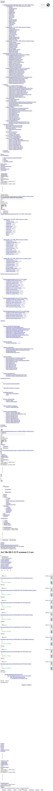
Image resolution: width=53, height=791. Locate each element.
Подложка (5, 150)
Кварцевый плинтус (11, 128)
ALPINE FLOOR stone (14, 29)
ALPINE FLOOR (13, 8)
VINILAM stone (12, 32)
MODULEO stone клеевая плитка (16, 72)
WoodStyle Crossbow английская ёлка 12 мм (19, 123)
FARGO (11, 7)
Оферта (2, 786)
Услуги (2, 747)
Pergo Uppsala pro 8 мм (14, 119)
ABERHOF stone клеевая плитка (16, 70)
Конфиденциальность (6, 785)
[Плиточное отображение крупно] (2, 570)
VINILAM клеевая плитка (15, 58)
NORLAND (11, 22)
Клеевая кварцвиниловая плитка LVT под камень (18, 68)
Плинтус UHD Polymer (14, 134)
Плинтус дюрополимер (11, 131)
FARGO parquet (12, 42)
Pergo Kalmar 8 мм (13, 113)
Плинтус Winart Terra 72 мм (15, 149)
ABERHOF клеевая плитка (15, 57)
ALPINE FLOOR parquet (14, 43)
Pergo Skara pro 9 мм (13, 117)
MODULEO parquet (13, 50)
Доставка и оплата (5, 749)
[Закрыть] (2, 481)
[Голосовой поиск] (2, 206)
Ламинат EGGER (10, 98)
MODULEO (11, 13)
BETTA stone (12, 35)
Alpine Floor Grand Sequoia (15, 129)
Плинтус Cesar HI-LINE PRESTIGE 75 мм (19, 140)
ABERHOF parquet (13, 44)
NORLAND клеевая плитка (15, 65)
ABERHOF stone (13, 31)
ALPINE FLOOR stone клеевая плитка (18, 69)
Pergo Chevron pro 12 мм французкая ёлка (18, 108)
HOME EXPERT (13, 21)
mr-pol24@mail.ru (5, 179)
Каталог (2, 743)
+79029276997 (4, 173)
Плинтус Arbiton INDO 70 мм (16, 139)
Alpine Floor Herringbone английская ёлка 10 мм (20, 94)
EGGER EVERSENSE (14, 99)
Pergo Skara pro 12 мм (14, 115)
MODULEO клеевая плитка (15, 64)
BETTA (10, 18)
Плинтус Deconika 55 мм (14, 141)
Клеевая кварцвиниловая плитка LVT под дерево (18, 54)
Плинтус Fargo (12, 133)
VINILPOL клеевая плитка (15, 67)
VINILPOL (11, 24)
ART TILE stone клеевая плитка (16, 75)
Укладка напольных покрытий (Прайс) (12, 157)
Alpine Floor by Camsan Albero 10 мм (17, 90)
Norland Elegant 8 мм (13, 104)
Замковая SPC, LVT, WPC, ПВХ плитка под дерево (18, 6)
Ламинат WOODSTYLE (12, 120)
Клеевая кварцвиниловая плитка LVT (12, 53)
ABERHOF (11, 9)
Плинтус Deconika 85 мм (14, 144)
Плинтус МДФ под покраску (13, 135)
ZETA (10, 26)
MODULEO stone (13, 39)
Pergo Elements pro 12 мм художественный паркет (20, 110)
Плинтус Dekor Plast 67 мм (15, 145)
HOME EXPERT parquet (14, 49)
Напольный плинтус (8, 124)
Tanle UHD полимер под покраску (14, 126)
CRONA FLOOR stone (14, 37)
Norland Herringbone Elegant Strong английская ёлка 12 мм (22, 102)
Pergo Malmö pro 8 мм (14, 114)
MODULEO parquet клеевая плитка (17, 82)
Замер (4, 159)
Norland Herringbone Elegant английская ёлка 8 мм (20, 103)
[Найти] (5, 206)
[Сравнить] (51, 582)
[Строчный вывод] (7, 570)
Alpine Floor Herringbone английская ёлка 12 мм (20, 89)
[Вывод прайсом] (10, 570)
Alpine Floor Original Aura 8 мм (16, 95)
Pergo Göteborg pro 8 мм (14, 112)
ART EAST (11, 17)
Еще (7, 235)
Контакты (3, 751)
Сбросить (7, 680)
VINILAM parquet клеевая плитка (17, 79)
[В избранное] (51, 576)
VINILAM (11, 11)
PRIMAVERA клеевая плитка (16, 59)
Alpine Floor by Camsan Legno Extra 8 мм (18, 92)
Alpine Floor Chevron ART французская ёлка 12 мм (21, 88)
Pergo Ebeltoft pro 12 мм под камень (17, 109)
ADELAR (11, 14)
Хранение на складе (8, 161)
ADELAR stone (12, 33)
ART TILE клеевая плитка (15, 60)
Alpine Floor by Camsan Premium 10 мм (18, 93)
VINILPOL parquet (13, 47)
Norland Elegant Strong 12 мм (15, 105)
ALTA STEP (12, 16)
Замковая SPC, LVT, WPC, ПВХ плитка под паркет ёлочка (20, 40)
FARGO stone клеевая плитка (16, 74)
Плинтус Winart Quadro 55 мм (16, 146)
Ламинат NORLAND (11, 100)
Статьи (2, 748)
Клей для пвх (6, 151)
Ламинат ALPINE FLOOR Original (14, 85)
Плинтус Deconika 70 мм (14, 143)
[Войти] (1, 476)
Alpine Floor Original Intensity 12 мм (17, 97)
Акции (2, 744)
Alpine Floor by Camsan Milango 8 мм (17, 87)
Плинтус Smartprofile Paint (15, 136)
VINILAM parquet (13, 45)
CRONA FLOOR (13, 19)
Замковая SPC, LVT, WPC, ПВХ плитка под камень (18, 27)
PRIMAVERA (12, 12)
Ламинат (5, 84)
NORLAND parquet (13, 52)
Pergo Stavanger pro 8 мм (14, 118)
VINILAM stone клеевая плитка (16, 73)
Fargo (10, 130)
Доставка (5, 160)
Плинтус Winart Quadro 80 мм (16, 148)
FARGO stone (12, 28)
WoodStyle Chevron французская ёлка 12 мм (19, 122)
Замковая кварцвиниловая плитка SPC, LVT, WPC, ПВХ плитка (18, 4)
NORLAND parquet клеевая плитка (17, 80)
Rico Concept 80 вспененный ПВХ (14, 125)
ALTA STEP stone (13, 34)
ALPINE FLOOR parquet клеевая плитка (18, 78)
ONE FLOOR (12, 23)
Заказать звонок (4, 176)
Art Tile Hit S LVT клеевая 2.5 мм (19, 678)
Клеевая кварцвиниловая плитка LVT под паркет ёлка (19, 77)
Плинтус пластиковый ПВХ (13, 138)
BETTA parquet (12, 48)
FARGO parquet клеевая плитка (16, 83)
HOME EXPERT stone (14, 38)
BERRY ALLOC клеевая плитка (16, 62)
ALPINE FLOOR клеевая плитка (16, 55)
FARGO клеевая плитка (14, 63)
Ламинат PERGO (10, 107)
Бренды (2, 746)
